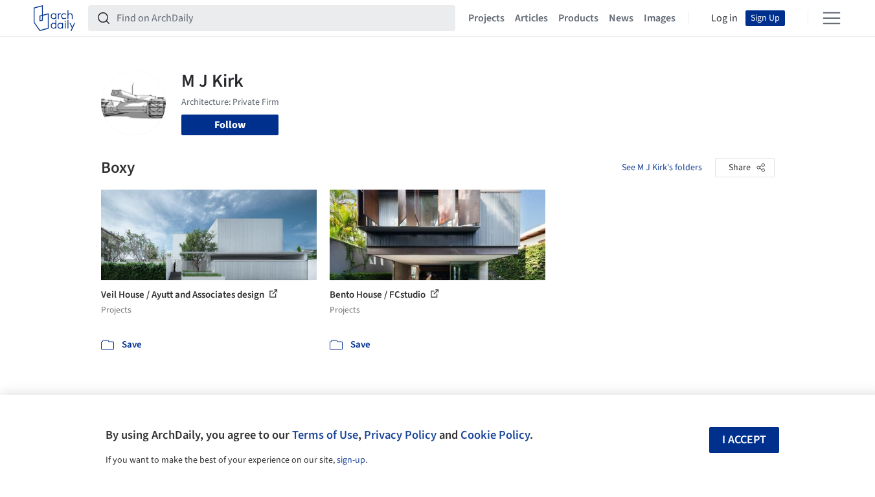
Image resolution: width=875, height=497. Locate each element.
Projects (486, 18)
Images (660, 18)
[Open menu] (831, 18)
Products (578, 18)
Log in (724, 18)
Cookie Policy (495, 434)
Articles (531, 18)
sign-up (351, 460)
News (621, 18)
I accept (744, 440)
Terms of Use (325, 434)
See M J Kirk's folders (662, 167)
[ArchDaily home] (54, 18)
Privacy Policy (400, 434)
